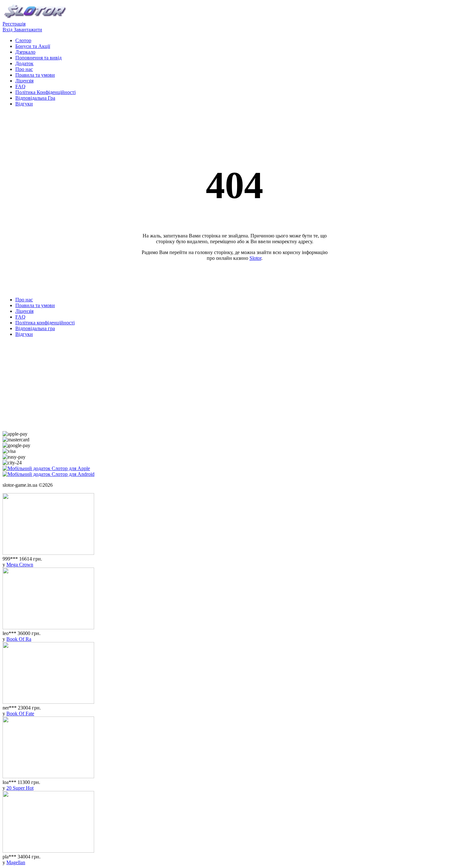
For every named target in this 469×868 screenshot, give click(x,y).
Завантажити (28, 29)
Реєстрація (14, 24)
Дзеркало (25, 52)
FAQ (20, 86)
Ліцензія (24, 80)
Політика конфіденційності (45, 322)
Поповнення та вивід (38, 57)
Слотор (23, 40)
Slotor (255, 258)
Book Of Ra (18, 639)
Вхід (8, 29)
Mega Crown (19, 564)
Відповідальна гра (35, 328)
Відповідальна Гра (35, 98)
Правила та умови (35, 75)
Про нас (24, 69)
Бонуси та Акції (32, 46)
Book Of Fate (20, 713)
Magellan (15, 862)
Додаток (24, 63)
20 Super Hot (20, 788)
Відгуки (24, 103)
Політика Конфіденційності (45, 92)
